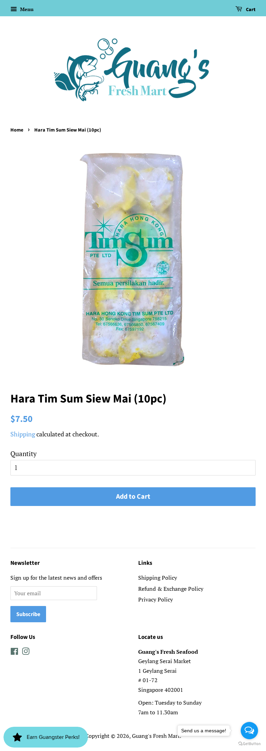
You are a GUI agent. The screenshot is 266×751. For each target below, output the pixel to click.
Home (16, 130)
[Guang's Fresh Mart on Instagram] (25, 652)
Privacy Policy (155, 599)
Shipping (22, 434)
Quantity (23, 453)
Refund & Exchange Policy (170, 588)
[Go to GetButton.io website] (249, 744)
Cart (250, 9)
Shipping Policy (157, 577)
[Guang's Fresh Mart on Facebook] (14, 652)
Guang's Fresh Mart (156, 736)
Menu (26, 9)
